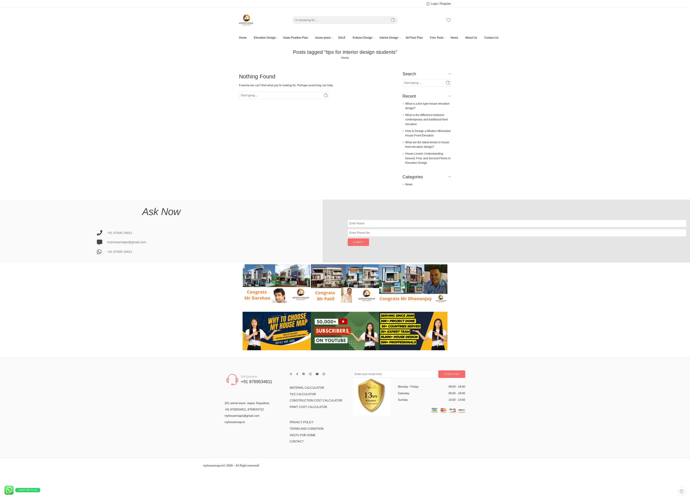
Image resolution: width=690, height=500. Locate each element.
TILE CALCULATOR (303, 394)
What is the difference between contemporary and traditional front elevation (426, 119)
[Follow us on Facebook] (297, 374)
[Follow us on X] (291, 374)
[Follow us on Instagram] (310, 374)
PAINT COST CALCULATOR (308, 406)
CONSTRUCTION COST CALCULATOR (316, 400)
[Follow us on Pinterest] (303, 374)
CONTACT (297, 441)
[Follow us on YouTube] (317, 374)
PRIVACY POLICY (302, 422)
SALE (342, 37)
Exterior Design (362, 37)
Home (243, 37)
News (454, 37)
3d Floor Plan (414, 37)
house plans (323, 37)
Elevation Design (265, 37)
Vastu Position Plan (295, 37)
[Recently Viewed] (681, 491)
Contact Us (491, 37)
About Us (471, 37)
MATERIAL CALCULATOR (307, 387)
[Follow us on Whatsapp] (323, 373)
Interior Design (389, 37)
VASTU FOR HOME (303, 435)
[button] (246, 283)
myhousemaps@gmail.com (242, 415)
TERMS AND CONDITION (307, 428)
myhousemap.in (235, 422)
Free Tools (436, 37)
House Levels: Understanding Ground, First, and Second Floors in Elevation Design (427, 158)
